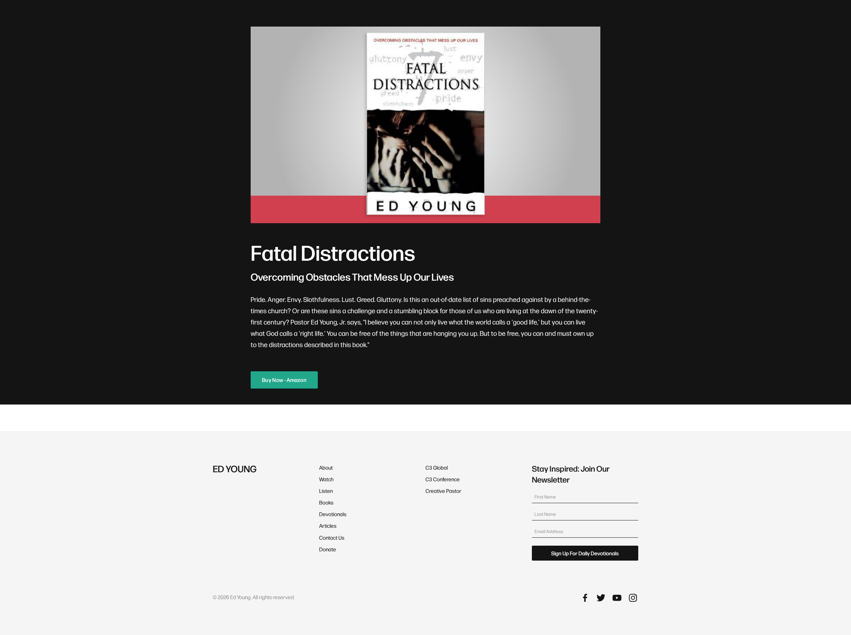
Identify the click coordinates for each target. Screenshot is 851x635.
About (326, 467)
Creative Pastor (443, 490)
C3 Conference (443, 479)
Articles (327, 525)
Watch (326, 479)
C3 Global (437, 467)
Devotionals (332, 513)
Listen (326, 490)
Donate (327, 549)
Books (326, 502)
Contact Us (331, 537)
